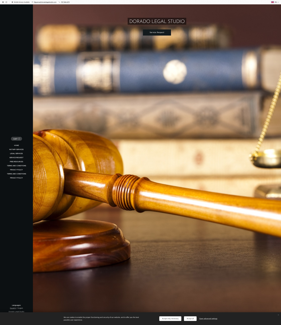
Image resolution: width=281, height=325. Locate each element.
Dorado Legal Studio (16, 312)
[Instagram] (6, 2)
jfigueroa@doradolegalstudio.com (45, 2)
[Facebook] (3, 2)
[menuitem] (16, 145)
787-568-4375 (65, 2)
